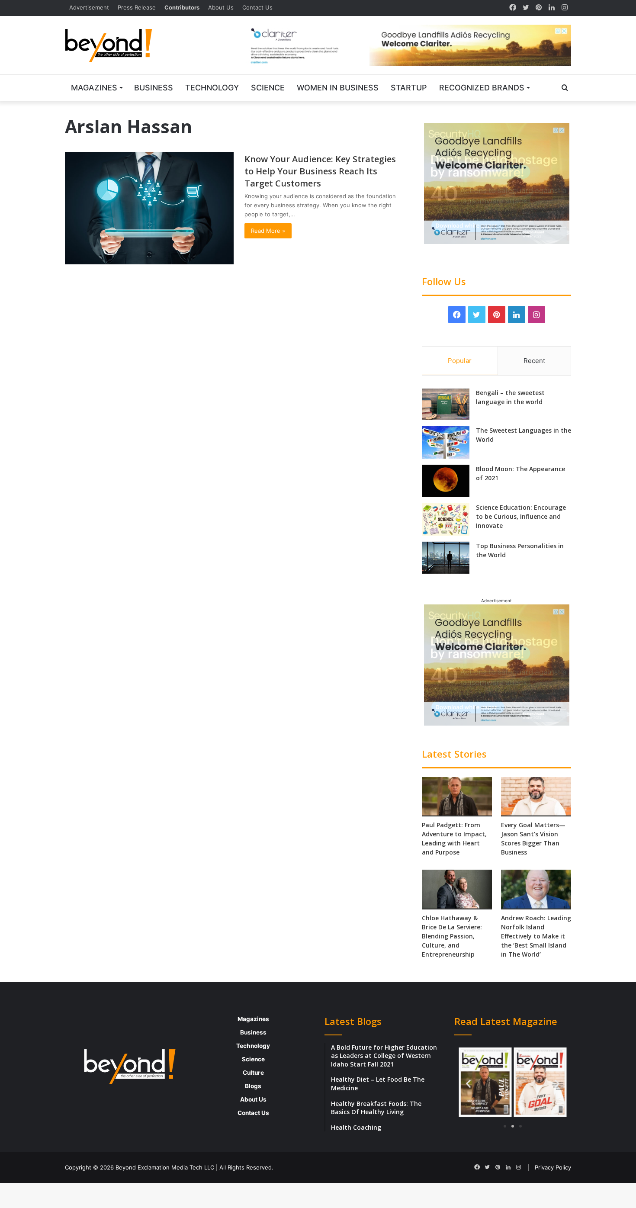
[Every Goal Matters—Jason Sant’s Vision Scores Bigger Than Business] (536, 796)
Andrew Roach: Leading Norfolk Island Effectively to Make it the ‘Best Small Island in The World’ (536, 936)
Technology (212, 87)
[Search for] (564, 88)
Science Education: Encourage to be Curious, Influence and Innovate (521, 516)
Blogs (253, 1086)
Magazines (94, 87)
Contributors (181, 7)
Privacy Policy (553, 1167)
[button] (468, 1083)
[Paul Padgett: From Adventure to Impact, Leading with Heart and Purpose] (457, 796)
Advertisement (89, 7)
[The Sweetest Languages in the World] (445, 442)
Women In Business (338, 87)
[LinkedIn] (551, 8)
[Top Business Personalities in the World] (445, 558)
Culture (253, 1072)
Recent (534, 361)
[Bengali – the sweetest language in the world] (445, 404)
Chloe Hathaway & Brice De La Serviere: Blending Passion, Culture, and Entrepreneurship (452, 936)
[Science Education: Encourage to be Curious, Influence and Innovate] (445, 519)
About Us (221, 7)
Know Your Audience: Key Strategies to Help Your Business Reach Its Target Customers (320, 171)
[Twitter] (525, 8)
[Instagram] (564, 8)
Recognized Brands (481, 87)
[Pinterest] (538, 8)
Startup (409, 87)
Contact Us (257, 7)
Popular (460, 361)
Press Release (137, 7)
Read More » (268, 230)
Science (268, 87)
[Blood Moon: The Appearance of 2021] (445, 481)
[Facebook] (512, 8)
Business (153, 87)
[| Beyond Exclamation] (108, 45)
